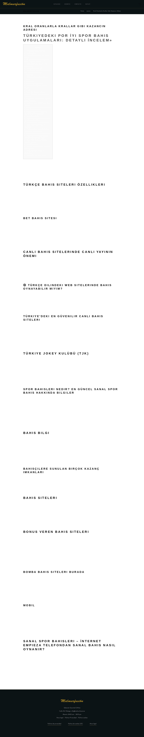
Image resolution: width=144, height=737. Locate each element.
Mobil (28, 90)
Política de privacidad (54, 723)
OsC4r (25, 23)
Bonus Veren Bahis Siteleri (35, 83)
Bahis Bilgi (30, 75)
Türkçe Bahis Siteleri (33, 116)
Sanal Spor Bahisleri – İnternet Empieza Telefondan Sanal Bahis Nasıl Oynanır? (37, 94)
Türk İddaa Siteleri (32, 144)
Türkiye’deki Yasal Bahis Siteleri (36, 155)
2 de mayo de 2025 (36, 23)
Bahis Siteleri (31, 81)
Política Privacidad (70, 717)
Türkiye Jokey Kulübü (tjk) (35, 68)
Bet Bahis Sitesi (31, 53)
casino (88, 11)
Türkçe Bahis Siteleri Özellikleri (36, 51)
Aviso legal (60, 717)
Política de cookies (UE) (75, 723)
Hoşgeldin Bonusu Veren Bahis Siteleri (38, 133)
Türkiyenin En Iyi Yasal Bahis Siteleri (38, 122)
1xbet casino (113, 191)
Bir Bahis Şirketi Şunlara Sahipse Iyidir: (39, 107)
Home (82, 11)
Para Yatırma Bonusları (34, 109)
